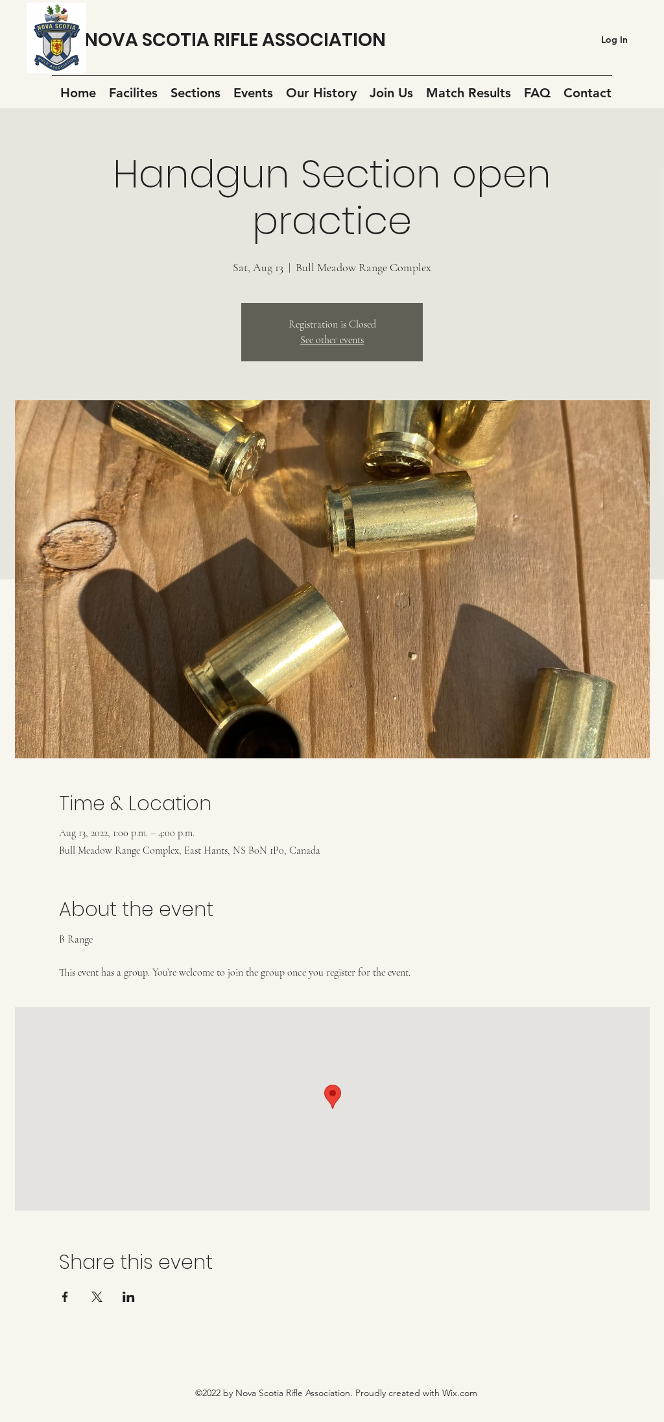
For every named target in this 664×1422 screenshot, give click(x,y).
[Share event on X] (97, 1297)
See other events (332, 339)
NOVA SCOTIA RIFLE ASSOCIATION (235, 40)
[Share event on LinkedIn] (129, 1297)
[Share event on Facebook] (65, 1297)
